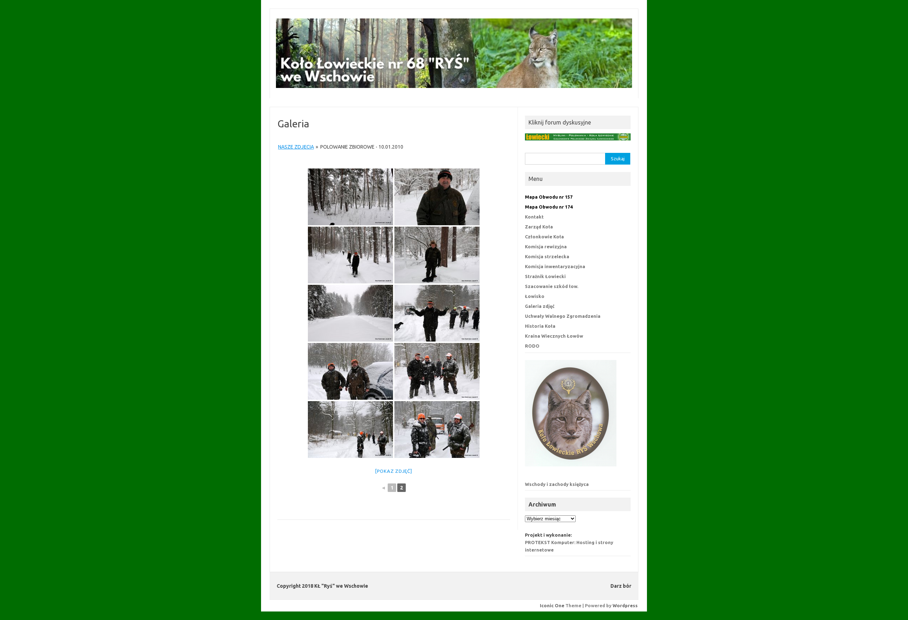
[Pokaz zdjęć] (393, 471)
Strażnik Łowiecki (545, 276)
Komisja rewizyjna (546, 246)
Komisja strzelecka (547, 256)
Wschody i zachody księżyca (557, 484)
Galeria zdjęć (539, 306)
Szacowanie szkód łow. (551, 286)
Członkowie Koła (544, 236)
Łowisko (534, 296)
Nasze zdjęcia (296, 147)
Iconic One (552, 605)
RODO (532, 345)
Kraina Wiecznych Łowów (554, 335)
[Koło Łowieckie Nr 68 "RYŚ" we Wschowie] (454, 86)
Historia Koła (540, 325)
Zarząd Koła (539, 226)
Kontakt (534, 216)
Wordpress (625, 605)
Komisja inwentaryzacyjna (555, 266)
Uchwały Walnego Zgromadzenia (562, 316)
